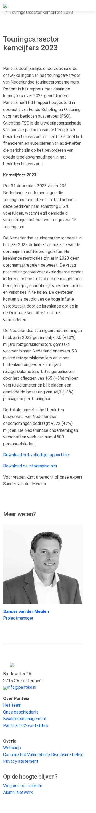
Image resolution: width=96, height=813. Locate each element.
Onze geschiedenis (20, 712)
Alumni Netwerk (18, 792)
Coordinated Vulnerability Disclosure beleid (43, 754)
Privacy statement (20, 761)
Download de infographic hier (30, 465)
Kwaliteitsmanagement (25, 718)
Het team (12, 705)
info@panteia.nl (21, 687)
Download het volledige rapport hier (36, 454)
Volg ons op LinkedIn (22, 785)
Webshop (12, 747)
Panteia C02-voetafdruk (26, 725)
